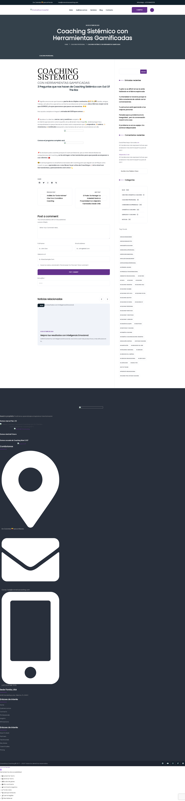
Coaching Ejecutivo (126, 297)
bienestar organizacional (128, 276)
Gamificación (124, 345)
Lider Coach (142, 358)
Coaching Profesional (78, 44)
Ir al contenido (5, 767)
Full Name (41, 243)
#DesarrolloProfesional (127, 250)
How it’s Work (4, 733)
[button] (1, 769)
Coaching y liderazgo (127, 319)
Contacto (3, 711)
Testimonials (4, 740)
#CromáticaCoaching (127, 245)
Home (66, 44)
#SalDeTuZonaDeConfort (127, 258)
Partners (3, 736)
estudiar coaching (141, 341)
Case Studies (5, 746)
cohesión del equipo (126, 323)
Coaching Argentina (126, 284)
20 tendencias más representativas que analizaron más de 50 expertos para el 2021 (133, 147)
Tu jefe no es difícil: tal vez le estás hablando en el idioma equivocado (132, 90)
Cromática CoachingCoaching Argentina (132, 337)
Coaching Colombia (126, 289)
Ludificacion (124, 363)
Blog (41, 305)
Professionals (5, 715)
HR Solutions (4, 722)
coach (122, 280)
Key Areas (3, 743)
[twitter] (44, 183)
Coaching (139, 280)
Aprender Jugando (126, 267)
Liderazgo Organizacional (128, 358)
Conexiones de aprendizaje (130, 205)
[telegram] (52, 183)
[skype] (56, 183)
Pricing (2, 750)
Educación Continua (126, 341)
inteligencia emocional (127, 350)
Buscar (143, 72)
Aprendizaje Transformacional (129, 271)
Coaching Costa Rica (126, 293)
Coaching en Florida (126, 302)
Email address (80, 243)
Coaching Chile (140, 284)
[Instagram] (173, 763)
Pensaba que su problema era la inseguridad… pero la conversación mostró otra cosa (132, 117)
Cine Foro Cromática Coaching (132, 195)
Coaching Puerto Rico (127, 310)
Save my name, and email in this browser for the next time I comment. (64, 265)
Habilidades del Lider (137, 345)
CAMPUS (140, 10)
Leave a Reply (43, 222)
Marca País (135, 363)
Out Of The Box (124, 367)
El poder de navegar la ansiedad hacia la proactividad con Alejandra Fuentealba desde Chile (90, 199)
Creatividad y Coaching (127, 328)
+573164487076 (150, 2)
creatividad (138, 323)
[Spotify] (183, 763)
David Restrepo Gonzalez (128, 142)
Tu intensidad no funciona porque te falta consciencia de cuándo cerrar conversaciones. (132, 99)
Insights (2, 718)
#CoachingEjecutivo (126, 241)
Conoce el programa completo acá (51, 140)
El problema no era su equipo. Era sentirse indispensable (131, 126)
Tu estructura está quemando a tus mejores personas (132, 108)
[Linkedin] (163, 763)
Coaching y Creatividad (127, 315)
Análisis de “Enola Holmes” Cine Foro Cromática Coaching (57, 198)
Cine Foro (141, 276)
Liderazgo (140, 350)
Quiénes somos (5, 708)
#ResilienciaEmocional (127, 254)
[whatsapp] (48, 183)
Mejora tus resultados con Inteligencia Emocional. (64, 335)
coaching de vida (140, 293)
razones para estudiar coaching (130, 376)
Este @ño (41, 278)
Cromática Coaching (129, 209)
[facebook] (39, 183)
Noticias (124, 219)
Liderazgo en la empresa (127, 354)
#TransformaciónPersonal (128, 263)
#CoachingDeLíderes (126, 237)
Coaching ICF (139, 302)
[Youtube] (168, 763)
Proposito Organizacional (128, 371)
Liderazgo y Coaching (129, 214)
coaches (130, 280)
